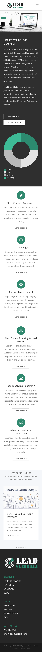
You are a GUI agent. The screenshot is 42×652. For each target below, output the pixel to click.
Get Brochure (14, 123)
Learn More (13, 117)
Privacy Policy (25, 649)
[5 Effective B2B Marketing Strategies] (21, 497)
